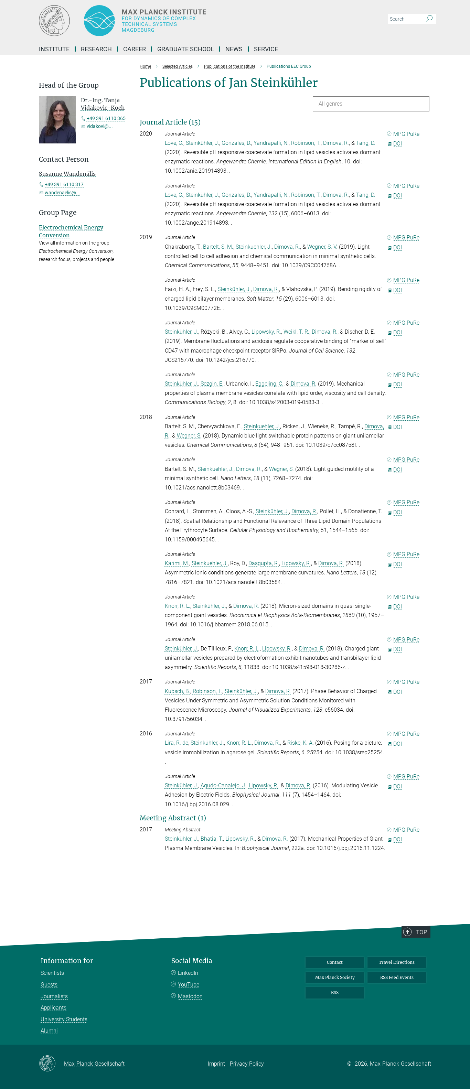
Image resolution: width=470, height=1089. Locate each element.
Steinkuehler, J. (254, 247)
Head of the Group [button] (69, 85)
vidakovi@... (100, 126)
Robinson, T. (306, 143)
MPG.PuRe (406, 134)
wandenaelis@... (62, 192)
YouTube (188, 984)
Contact (335, 962)
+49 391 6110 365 (106, 118)
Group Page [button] (57, 213)
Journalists (54, 996)
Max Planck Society (335, 977)
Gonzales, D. (236, 143)
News (234, 49)
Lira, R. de (176, 743)
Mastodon (190, 996)
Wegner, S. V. (322, 247)
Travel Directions (397, 962)
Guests (49, 984)
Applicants (53, 1007)
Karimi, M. (177, 563)
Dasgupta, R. (263, 563)
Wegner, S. (189, 435)
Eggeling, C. (269, 383)
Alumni (49, 1030)
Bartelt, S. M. (218, 247)
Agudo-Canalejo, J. (223, 785)
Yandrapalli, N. (271, 143)
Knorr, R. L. (177, 606)
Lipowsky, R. (266, 331)
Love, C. (174, 143)
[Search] (429, 19)
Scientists (52, 973)
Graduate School (185, 49)
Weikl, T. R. (296, 331)
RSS (335, 992)
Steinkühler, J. (202, 143)
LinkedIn (188, 973)
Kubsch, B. (177, 691)
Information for (67, 961)
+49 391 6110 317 (64, 184)
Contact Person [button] (64, 159)
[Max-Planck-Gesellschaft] (51, 1064)
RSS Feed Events (397, 977)
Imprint (216, 1063)
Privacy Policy (247, 1063)
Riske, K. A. (300, 743)
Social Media (191, 961)
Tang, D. (365, 143)
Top (421, 932)
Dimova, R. (336, 143)
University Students (64, 1019)
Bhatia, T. (212, 838)
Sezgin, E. (212, 383)
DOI (397, 143)
